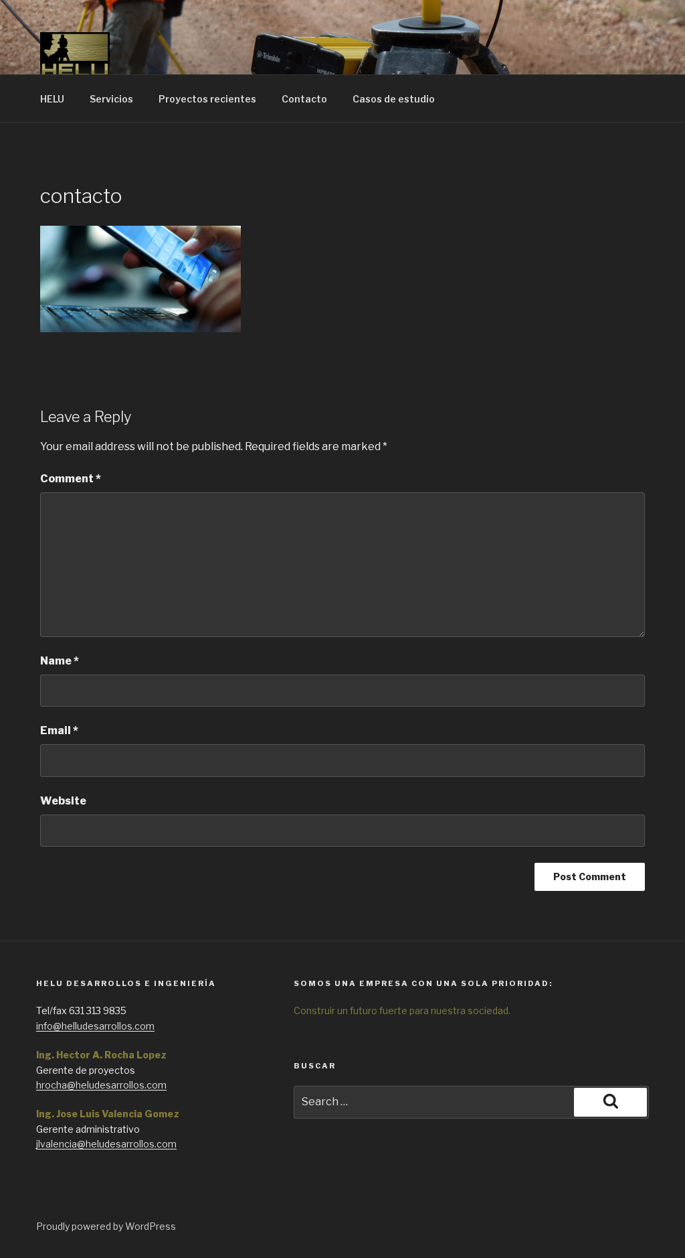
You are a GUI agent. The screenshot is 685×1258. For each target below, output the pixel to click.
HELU (52, 98)
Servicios (111, 98)
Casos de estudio (394, 98)
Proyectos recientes (207, 98)
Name (59, 660)
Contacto (304, 98)
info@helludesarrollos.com (95, 1026)
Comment (70, 478)
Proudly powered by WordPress (106, 1226)
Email (59, 730)
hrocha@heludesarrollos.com (101, 1085)
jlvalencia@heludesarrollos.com (106, 1143)
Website (63, 800)
